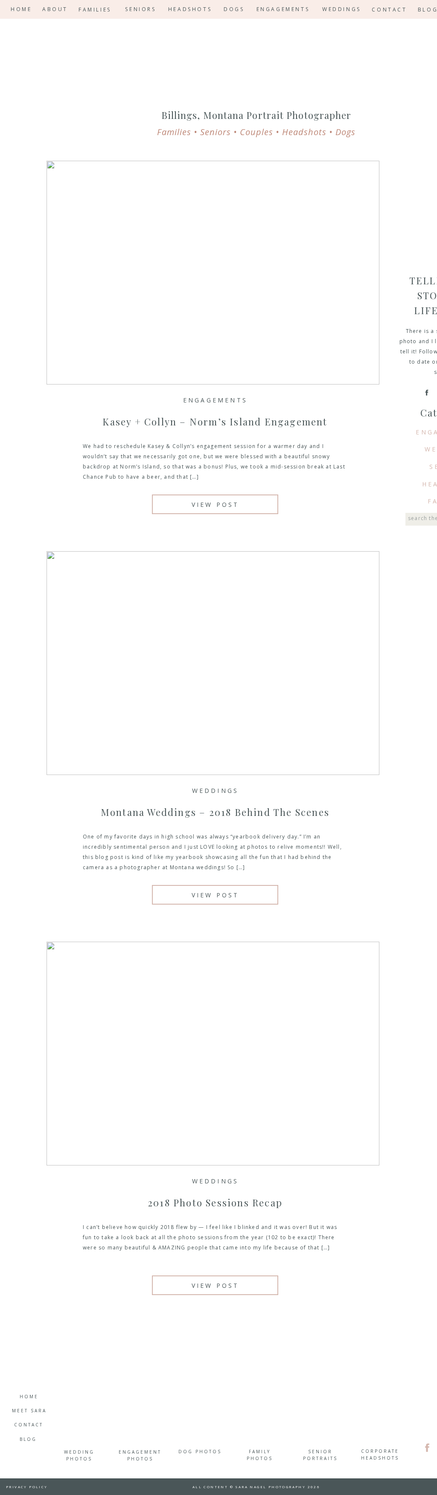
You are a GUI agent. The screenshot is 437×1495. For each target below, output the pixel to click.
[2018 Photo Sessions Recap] (213, 1053)
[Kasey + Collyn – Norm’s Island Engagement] (213, 273)
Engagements (215, 400)
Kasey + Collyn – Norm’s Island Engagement (214, 421)
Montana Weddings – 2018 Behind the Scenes (215, 812)
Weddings (215, 791)
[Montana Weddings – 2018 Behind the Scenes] (213, 663)
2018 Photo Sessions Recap (215, 1202)
